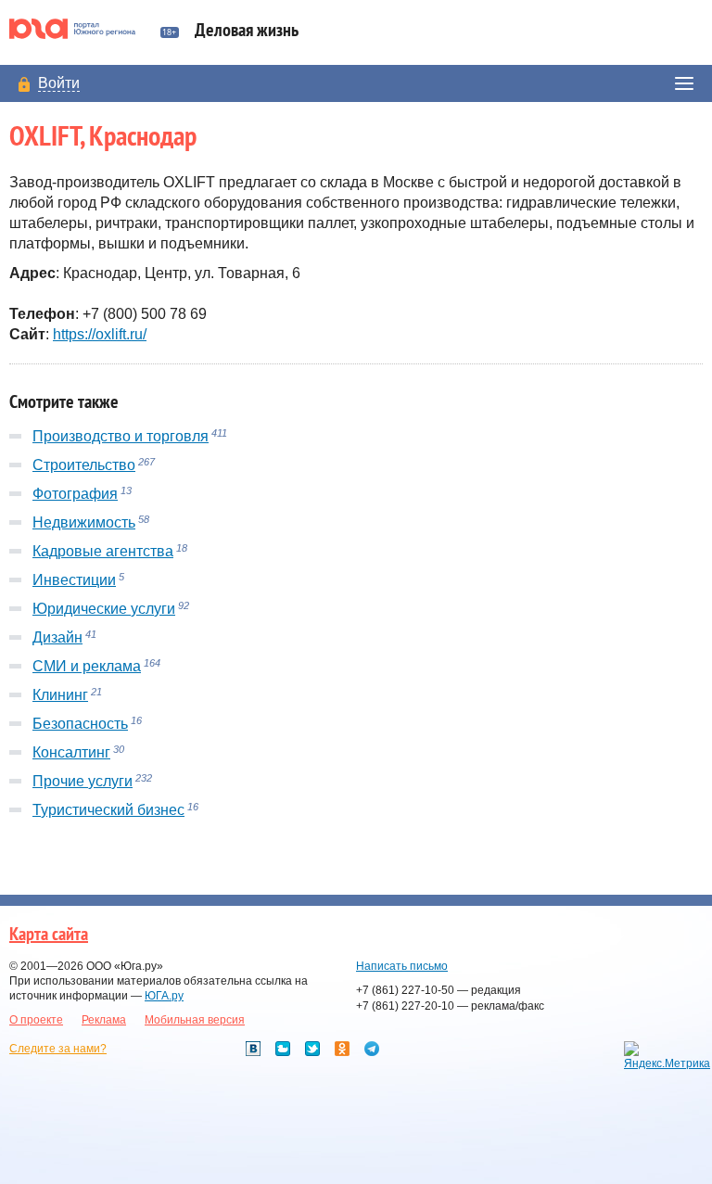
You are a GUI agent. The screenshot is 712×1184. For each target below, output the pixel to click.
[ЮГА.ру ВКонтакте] (253, 1048)
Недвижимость (83, 522)
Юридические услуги (103, 609)
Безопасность (80, 724)
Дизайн (57, 637)
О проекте (36, 1019)
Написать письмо (402, 966)
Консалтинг (71, 752)
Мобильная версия (195, 1019)
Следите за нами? (58, 1048)
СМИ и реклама (86, 666)
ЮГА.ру (164, 995)
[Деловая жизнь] (80, 29)
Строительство (83, 465)
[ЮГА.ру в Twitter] (312, 1048)
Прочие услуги (82, 781)
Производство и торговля (120, 436)
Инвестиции (74, 580)
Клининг (60, 695)
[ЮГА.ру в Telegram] (371, 1048)
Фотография (75, 494)
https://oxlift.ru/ (99, 334)
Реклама (104, 1019)
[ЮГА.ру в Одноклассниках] (342, 1048)
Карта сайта (48, 934)
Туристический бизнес (108, 810)
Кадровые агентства (102, 551)
